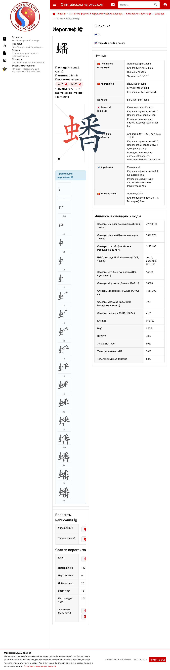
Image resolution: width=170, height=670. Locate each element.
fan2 (74, 84)
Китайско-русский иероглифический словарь (96, 13)
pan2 (60, 84)
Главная (59, 13)
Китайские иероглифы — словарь (145, 13)
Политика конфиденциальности (40, 666)
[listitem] (25, 39)
